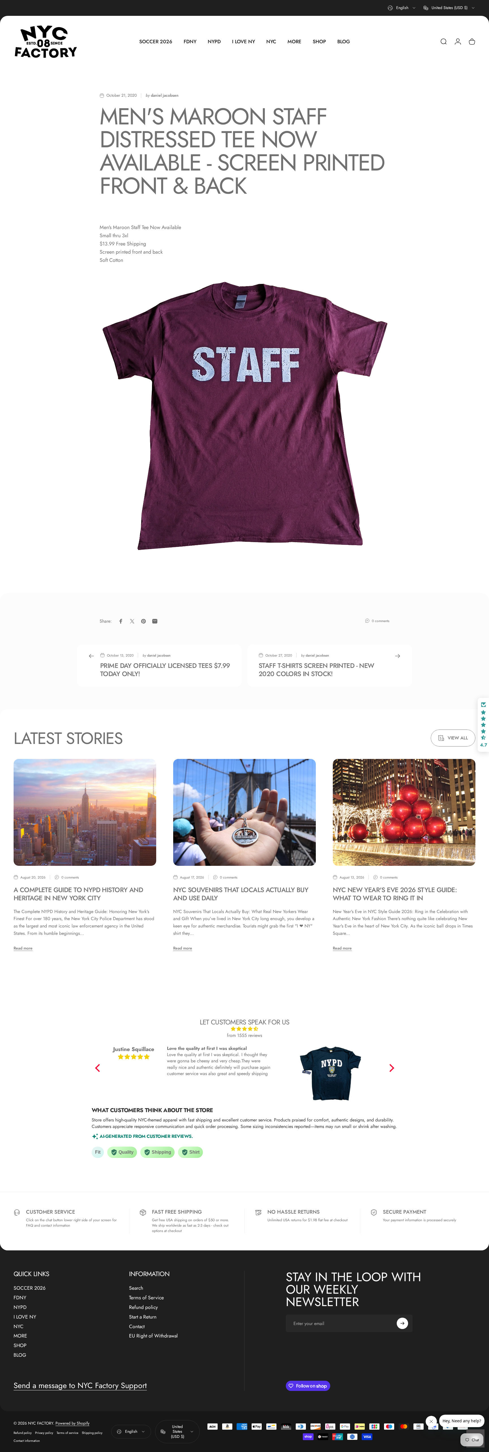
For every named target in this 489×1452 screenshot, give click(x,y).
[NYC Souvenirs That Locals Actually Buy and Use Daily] (244, 812)
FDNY (20, 1298)
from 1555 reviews (244, 1035)
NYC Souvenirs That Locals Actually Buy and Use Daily (240, 894)
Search (136, 1288)
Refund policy (143, 1307)
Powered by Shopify (72, 1423)
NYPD (20, 1307)
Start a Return (142, 1317)
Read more (23, 948)
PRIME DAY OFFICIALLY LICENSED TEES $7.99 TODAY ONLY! (165, 670)
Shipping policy (92, 1433)
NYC (18, 1327)
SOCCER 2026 (30, 1288)
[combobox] (402, 8)
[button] (99, 1068)
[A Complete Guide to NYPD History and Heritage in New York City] (85, 812)
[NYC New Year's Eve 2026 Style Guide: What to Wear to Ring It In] (404, 812)
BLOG (20, 1355)
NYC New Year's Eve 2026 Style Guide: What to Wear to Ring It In (395, 894)
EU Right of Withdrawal (153, 1336)
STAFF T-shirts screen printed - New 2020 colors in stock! (316, 670)
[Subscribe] (402, 1323)
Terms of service (67, 1433)
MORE (20, 1336)
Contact (137, 1327)
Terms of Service (146, 1298)
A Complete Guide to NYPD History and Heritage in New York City (78, 894)
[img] (244, 1029)
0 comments (380, 620)
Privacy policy (44, 1433)
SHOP (20, 1346)
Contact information (27, 1440)
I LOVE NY (25, 1317)
